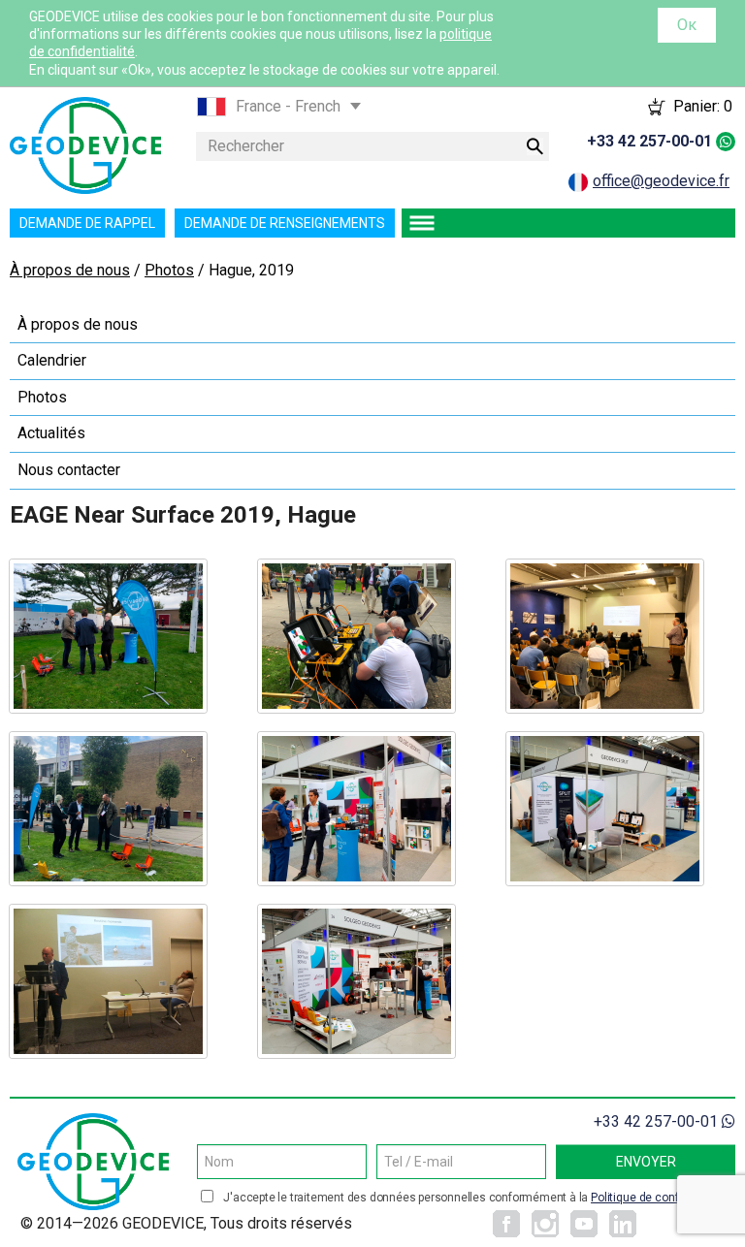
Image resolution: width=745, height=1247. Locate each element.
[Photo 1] (108, 636)
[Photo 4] (108, 808)
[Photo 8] (356, 981)
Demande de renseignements (284, 223)
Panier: (702, 106)
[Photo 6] (604, 808)
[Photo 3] (604, 636)
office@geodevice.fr (661, 181)
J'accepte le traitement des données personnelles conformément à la (476, 1197)
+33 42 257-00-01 (649, 141)
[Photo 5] (356, 808)
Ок (686, 25)
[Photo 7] (108, 981)
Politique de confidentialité (660, 1197)
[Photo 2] (356, 636)
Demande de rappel (87, 223)
